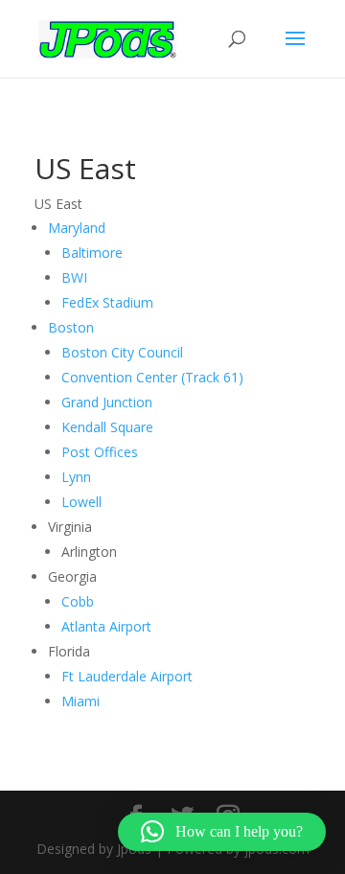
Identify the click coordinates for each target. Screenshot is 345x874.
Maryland (76, 227)
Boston (71, 327)
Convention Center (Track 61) (152, 377)
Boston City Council (122, 352)
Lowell (81, 502)
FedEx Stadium (107, 302)
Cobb (77, 601)
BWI (74, 277)
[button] (222, 832)
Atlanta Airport (106, 626)
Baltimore (92, 252)
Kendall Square (107, 427)
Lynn (76, 477)
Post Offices (99, 452)
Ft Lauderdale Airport (127, 676)
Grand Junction (106, 402)
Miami (80, 701)
